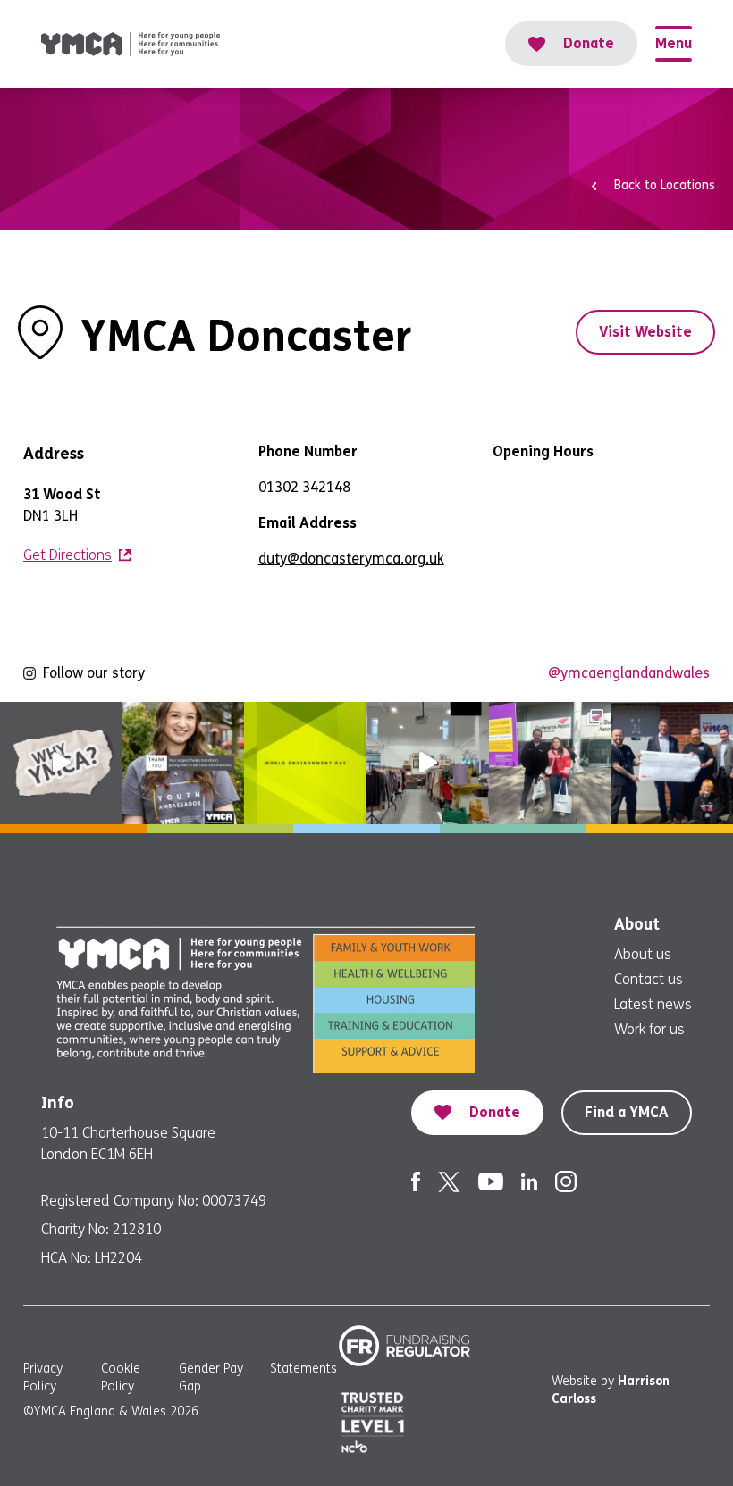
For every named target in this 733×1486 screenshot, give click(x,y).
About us (642, 954)
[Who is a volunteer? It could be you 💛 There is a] (427, 763)
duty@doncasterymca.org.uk (351, 558)
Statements (303, 1368)
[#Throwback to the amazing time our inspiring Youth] (550, 763)
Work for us (649, 1029)
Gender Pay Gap (211, 1377)
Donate (588, 43)
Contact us (648, 979)
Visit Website (645, 331)
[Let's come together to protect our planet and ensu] (305, 763)
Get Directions (67, 555)
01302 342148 (304, 487)
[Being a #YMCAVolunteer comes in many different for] (183, 763)
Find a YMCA (627, 1112)
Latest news (653, 1004)
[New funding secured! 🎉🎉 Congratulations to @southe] (672, 763)
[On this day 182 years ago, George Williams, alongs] (61, 763)
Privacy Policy (43, 1377)
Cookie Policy (120, 1377)
